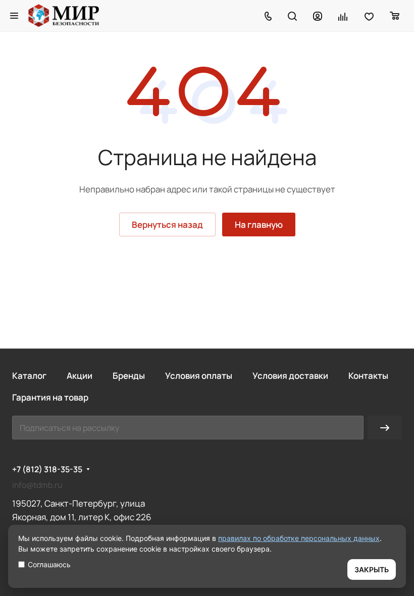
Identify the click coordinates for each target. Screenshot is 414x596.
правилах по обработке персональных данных (299, 538)
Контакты (368, 375)
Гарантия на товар (50, 397)
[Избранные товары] (369, 16)
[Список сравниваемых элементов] (343, 16)
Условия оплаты (198, 375)
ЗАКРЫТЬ (371, 569)
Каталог (29, 375)
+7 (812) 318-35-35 (47, 469)
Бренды (129, 375)
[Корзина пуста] (395, 16)
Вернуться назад (167, 224)
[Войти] (317, 16)
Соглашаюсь (49, 564)
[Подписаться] (385, 427)
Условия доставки (290, 375)
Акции (79, 375)
